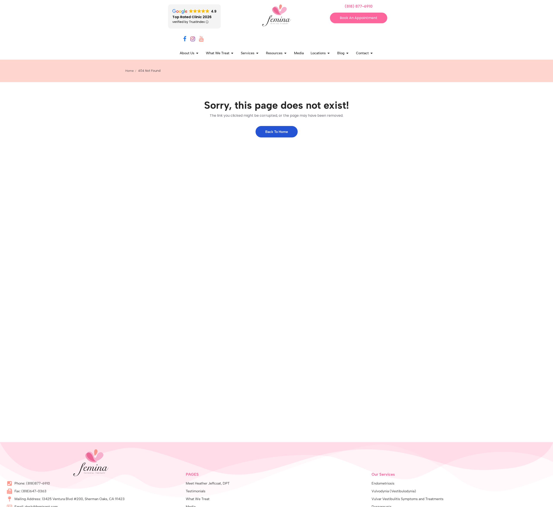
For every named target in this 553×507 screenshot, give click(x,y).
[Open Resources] (285, 53)
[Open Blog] (347, 53)
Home (129, 71)
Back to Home (276, 132)
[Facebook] (184, 40)
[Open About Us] (197, 53)
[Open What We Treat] (232, 53)
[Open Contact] (371, 53)
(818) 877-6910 (359, 6)
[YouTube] (201, 40)
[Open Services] (257, 53)
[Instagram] (192, 40)
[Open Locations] (328, 53)
